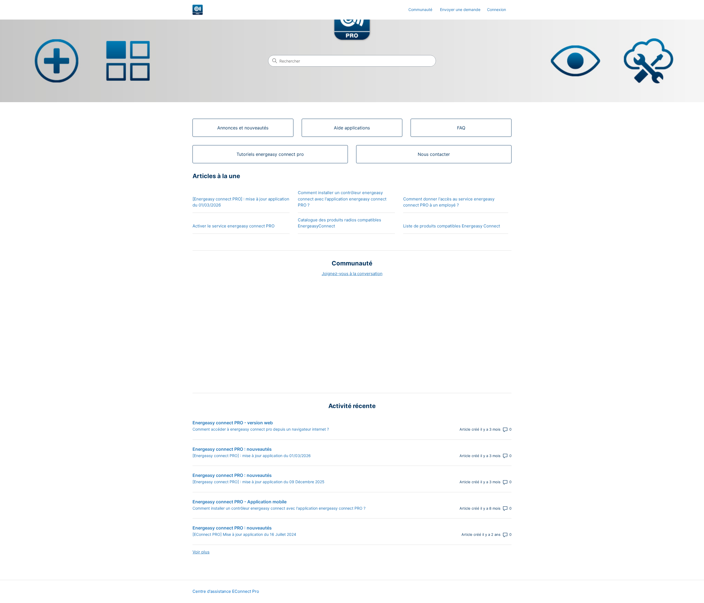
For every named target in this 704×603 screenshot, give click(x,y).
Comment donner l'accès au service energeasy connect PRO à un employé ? (448, 202)
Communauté (420, 9)
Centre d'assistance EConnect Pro (226, 591)
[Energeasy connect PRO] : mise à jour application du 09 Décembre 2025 (258, 481)
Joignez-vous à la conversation (352, 273)
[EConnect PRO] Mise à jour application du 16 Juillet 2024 (244, 534)
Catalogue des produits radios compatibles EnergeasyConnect (339, 223)
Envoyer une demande (460, 9)
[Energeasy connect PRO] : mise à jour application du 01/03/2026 (241, 202)
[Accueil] (198, 10)
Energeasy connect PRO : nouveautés (232, 449)
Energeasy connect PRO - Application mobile (240, 501)
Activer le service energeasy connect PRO (233, 226)
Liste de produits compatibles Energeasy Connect (451, 226)
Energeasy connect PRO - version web (233, 422)
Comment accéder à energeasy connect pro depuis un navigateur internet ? (261, 429)
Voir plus (201, 552)
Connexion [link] (496, 9)
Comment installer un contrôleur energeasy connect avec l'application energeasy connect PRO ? (342, 199)
